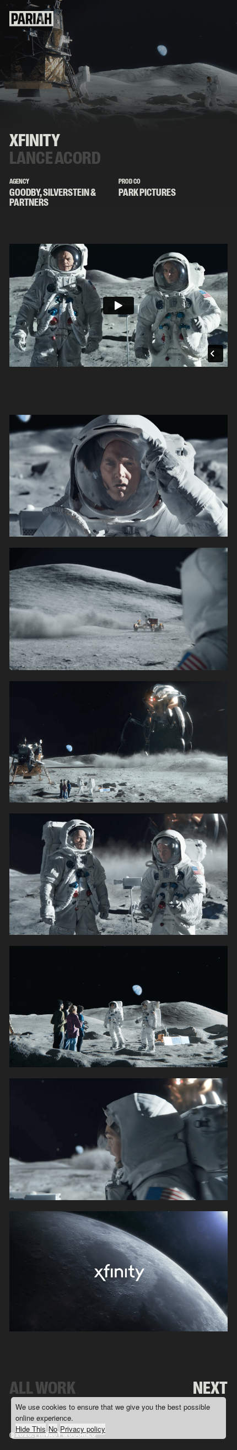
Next (210, 1388)
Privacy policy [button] (82, 1429)
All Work (42, 1388)
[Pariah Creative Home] (31, 24)
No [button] (53, 1429)
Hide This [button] (30, 1429)
